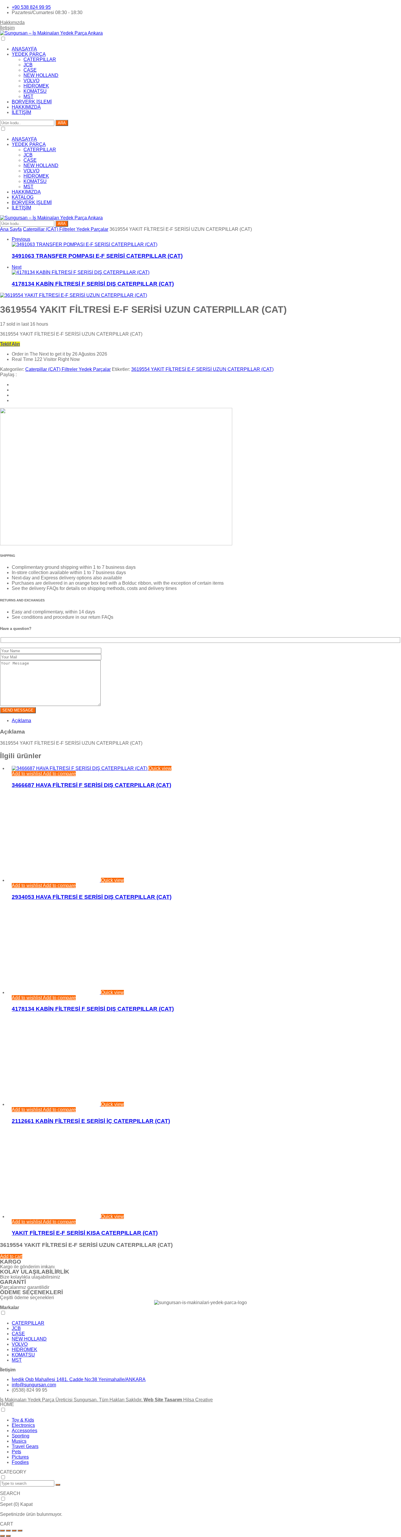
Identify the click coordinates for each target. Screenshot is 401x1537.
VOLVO (31, 80)
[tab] (206, 720)
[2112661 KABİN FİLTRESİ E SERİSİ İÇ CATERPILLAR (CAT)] (56, 1104)
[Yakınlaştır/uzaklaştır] (2, 1530)
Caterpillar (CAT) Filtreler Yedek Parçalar (65, 229)
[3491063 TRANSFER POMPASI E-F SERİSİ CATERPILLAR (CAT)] (84, 244)
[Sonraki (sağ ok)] (8, 1536)
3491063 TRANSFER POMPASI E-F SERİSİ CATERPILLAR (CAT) (97, 256)
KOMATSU (35, 91)
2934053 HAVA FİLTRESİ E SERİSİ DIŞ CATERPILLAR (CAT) (91, 897)
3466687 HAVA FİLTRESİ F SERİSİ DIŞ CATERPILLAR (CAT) (91, 785)
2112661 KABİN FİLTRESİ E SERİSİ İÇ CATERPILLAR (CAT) (91, 1121)
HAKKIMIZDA (26, 107)
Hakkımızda (12, 22)
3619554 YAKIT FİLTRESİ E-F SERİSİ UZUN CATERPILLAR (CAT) (202, 369)
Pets (16, 1451)
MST (28, 96)
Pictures (20, 1456)
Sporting (20, 1435)
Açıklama (21, 720)
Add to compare (59, 773)
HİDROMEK (36, 85)
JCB (28, 64)
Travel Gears (25, 1446)
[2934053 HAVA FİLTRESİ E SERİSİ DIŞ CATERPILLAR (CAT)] (56, 880)
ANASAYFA (24, 48)
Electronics (23, 1425)
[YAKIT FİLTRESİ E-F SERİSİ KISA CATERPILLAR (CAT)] (56, 1216)
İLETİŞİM (21, 112)
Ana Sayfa (11, 229)
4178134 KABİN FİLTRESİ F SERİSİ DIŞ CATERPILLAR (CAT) (93, 284)
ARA (62, 123)
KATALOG (22, 197)
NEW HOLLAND (40, 75)
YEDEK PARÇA (29, 54)
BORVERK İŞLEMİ (32, 101)
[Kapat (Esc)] (20, 1530)
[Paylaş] (14, 1530)
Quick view (160, 768)
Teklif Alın (10, 344)
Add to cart (11, 1256)
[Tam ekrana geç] (8, 1530)
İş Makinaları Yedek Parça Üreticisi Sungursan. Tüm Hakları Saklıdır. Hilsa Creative (106, 1399)
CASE (30, 70)
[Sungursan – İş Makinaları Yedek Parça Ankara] (51, 33)
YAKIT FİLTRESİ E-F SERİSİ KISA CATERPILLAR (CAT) (85, 1233)
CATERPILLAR (39, 59)
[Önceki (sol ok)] (2, 1536)
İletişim (7, 27)
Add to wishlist (27, 773)
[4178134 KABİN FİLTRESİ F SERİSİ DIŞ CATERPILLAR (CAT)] (80, 272)
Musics (19, 1441)
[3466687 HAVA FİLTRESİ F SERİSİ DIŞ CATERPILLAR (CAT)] (80, 768)
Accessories (24, 1430)
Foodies (20, 1462)
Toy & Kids (23, 1419)
